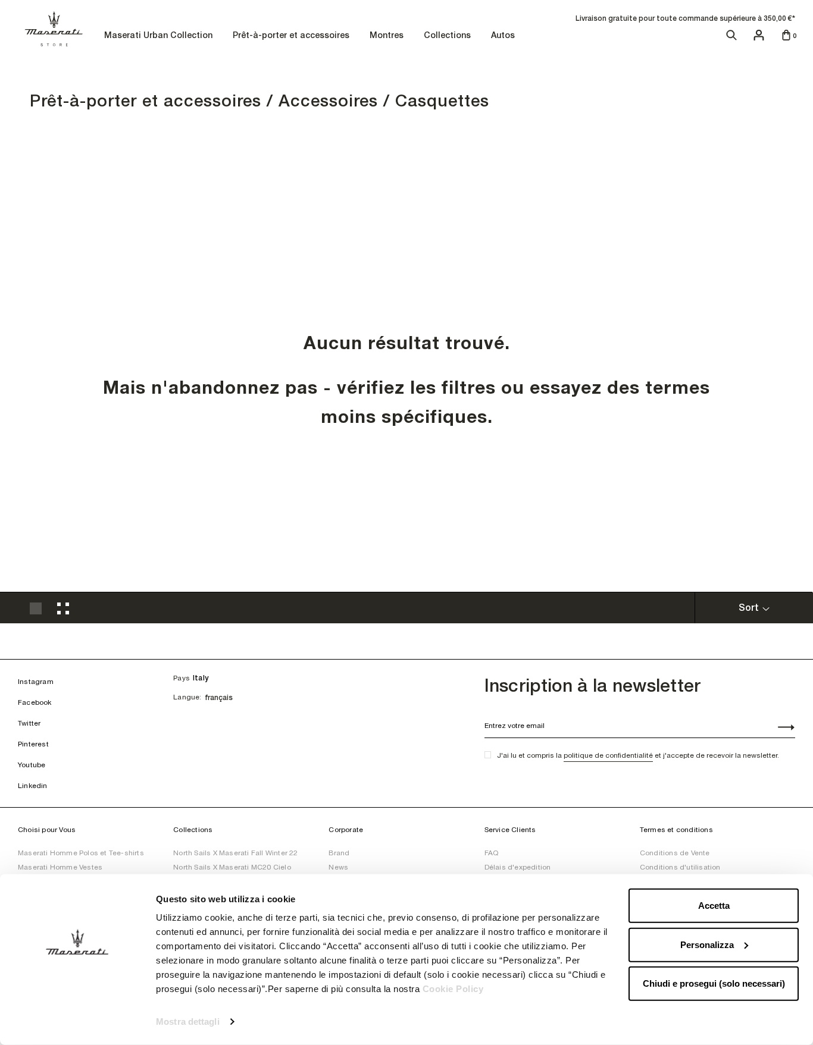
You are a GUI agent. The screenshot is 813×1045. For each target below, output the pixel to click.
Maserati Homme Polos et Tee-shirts (81, 853)
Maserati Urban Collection (159, 36)
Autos (503, 35)
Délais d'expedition (517, 867)
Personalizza (707, 944)
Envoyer (780, 728)
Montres (388, 36)
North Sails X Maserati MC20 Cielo (232, 867)
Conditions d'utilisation (680, 867)
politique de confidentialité (608, 755)
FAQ (491, 853)
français (219, 697)
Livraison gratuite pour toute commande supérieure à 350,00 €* (685, 18)
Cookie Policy (453, 989)
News (338, 867)
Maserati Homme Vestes (60, 867)
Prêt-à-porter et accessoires (292, 36)
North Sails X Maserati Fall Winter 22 (235, 853)
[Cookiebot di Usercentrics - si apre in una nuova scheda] (77, 1022)
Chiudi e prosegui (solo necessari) (714, 983)
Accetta (714, 905)
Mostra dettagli (188, 1021)
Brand (339, 853)
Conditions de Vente (675, 853)
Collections (449, 36)
